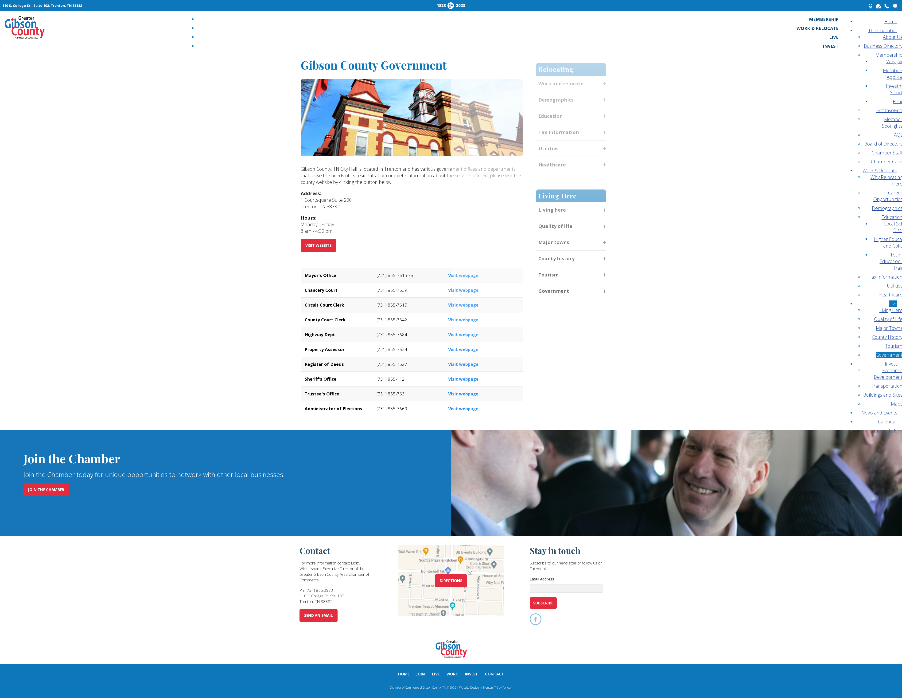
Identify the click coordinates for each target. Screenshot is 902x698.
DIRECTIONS (451, 580)
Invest (471, 674)
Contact (494, 674)
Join (420, 674)
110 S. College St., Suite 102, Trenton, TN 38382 (42, 5)
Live (435, 674)
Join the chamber (46, 489)
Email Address (542, 579)
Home (403, 674)
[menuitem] (824, 19)
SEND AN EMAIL (318, 615)
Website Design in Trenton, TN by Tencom (486, 688)
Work (452, 674)
